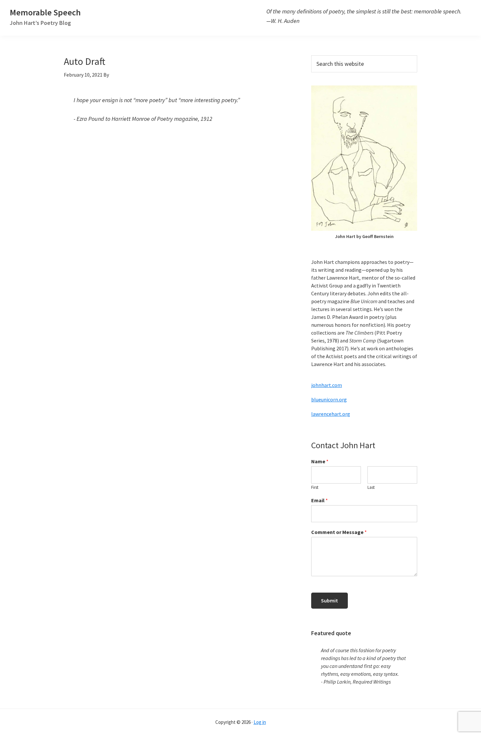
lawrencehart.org (330, 414)
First (314, 487)
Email (319, 500)
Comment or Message (339, 532)
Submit (329, 600)
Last (371, 487)
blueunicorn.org (329, 399)
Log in (260, 722)
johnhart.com (326, 385)
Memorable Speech (45, 16)
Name (320, 461)
